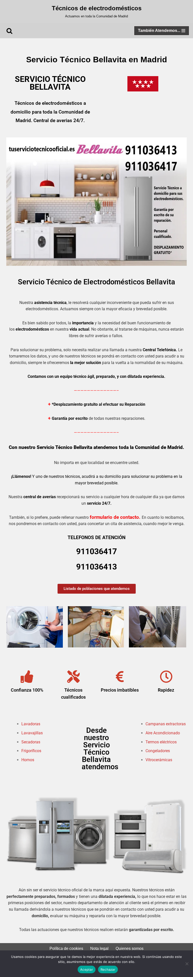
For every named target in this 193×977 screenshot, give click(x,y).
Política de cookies (66, 948)
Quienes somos (129, 948)
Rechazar (108, 969)
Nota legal (99, 948)
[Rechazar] (186, 963)
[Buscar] (9, 31)
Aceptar (86, 969)
